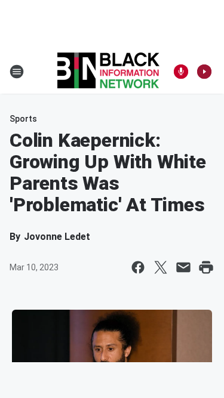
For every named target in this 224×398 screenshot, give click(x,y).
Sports (23, 119)
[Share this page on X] (160, 267)
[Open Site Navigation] (17, 71)
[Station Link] (108, 72)
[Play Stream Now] (204, 71)
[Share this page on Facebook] (138, 267)
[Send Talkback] (181, 71)
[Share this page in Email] (183, 267)
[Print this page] (206, 267)
